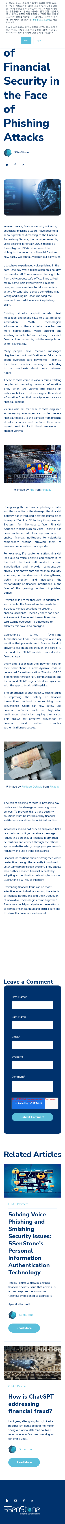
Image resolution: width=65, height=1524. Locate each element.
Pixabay (46, 490)
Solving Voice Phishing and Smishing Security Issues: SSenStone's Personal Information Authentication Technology (29, 1243)
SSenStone (21, 152)
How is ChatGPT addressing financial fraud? (31, 1404)
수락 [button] (26, 40)
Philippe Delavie (31, 787)
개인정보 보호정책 (41, 19)
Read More (24, 1328)
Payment (23, 1204)
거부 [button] (39, 40)
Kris (31, 490)
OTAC (12, 1204)
